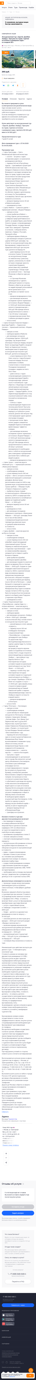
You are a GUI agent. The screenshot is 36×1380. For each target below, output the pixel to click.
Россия (17, 12)
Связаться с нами (18, 1305)
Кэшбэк (31, 7)
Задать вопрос (18, 1213)
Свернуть (5, 1112)
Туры (15, 7)
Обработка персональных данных (11, 1353)
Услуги (4, 7)
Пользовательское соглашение (10, 1354)
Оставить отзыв (18, 1207)
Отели (10, 7)
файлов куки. (12, 1376)
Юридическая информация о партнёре (14, 1121)
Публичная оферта (7, 1356)
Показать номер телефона (11, 1145)
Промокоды (23, 7)
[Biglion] (4, 3)
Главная (4, 12)
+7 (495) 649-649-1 (18, 1274)
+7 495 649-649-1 (9, 1297)
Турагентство (12, 1119)
